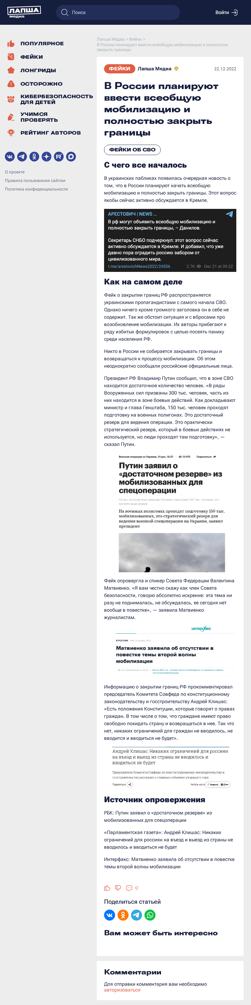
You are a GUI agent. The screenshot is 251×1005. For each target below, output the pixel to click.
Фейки (119, 69)
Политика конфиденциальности (36, 189)
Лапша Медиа (154, 69)
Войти (222, 12)
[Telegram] (136, 916)
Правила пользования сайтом (35, 180)
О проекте (14, 171)
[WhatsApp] (149, 916)
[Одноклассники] (123, 916)
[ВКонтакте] (109, 916)
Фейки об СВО (132, 150)
